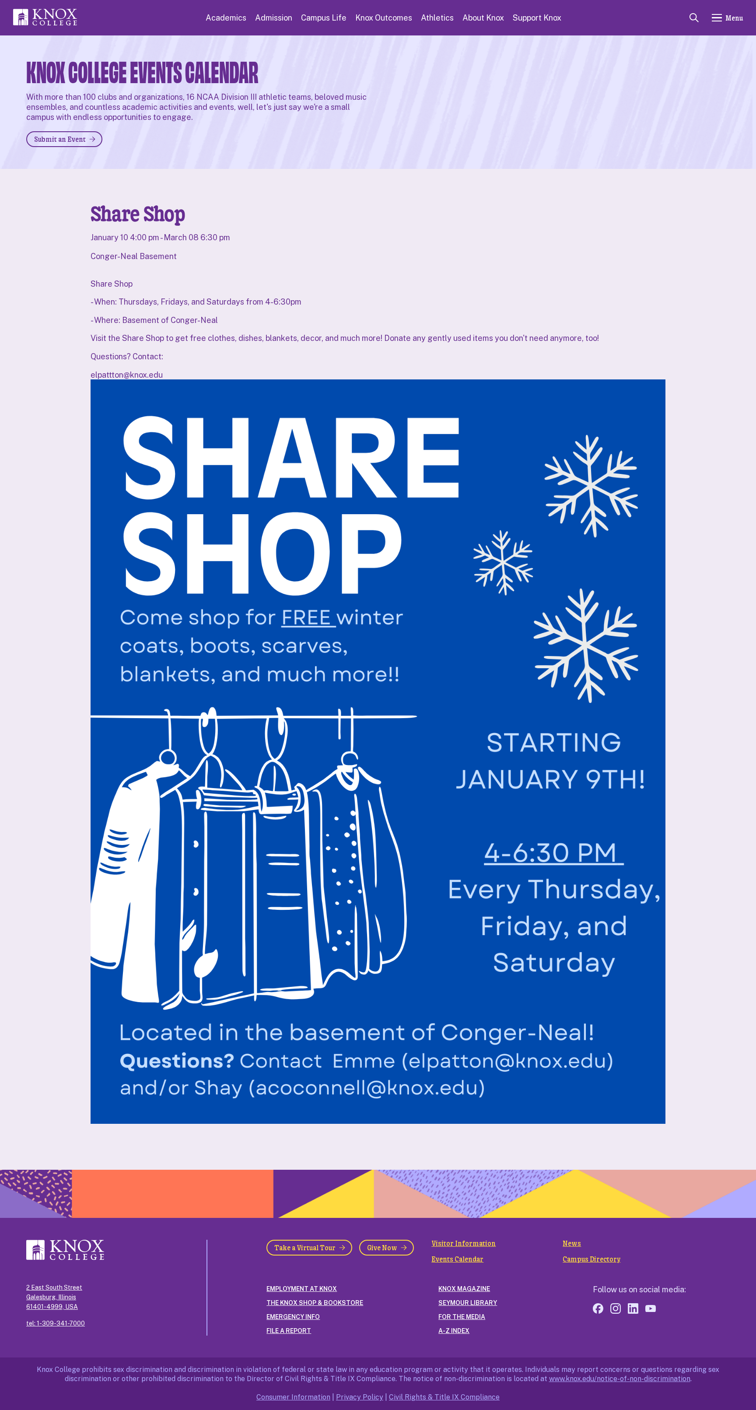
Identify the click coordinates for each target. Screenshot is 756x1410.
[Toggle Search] (694, 18)
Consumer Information (293, 1397)
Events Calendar (457, 1259)
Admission (273, 17)
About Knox (483, 17)
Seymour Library (467, 1302)
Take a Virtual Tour (305, 1247)
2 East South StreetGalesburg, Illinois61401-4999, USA (54, 1297)
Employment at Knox (301, 1288)
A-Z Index (453, 1330)
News (572, 1243)
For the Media (461, 1316)
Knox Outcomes (383, 17)
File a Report (288, 1330)
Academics (226, 17)
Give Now (382, 1247)
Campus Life (323, 17)
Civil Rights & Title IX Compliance (444, 1397)
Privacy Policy (359, 1397)
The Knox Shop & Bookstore (314, 1302)
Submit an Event (60, 139)
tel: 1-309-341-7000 (55, 1323)
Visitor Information (463, 1243)
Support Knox (537, 17)
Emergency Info (293, 1316)
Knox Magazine (464, 1288)
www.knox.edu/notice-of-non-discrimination (619, 1379)
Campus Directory (591, 1259)
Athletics (437, 17)
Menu (734, 18)
